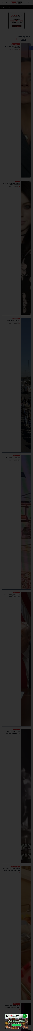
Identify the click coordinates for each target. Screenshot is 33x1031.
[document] (16, 515)
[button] (8, 1016)
